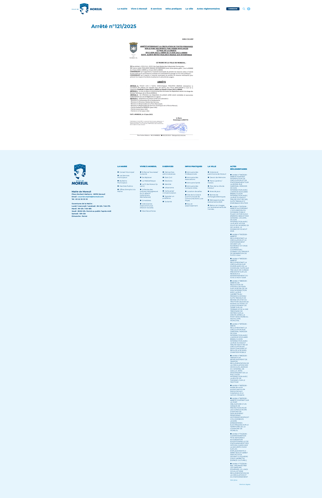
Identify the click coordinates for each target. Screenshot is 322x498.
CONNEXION (232, 9)
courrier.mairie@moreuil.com (91, 197)
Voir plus (233, 480)
